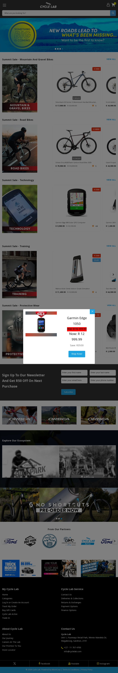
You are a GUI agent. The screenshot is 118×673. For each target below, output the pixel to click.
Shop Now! (76, 354)
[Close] (92, 311)
